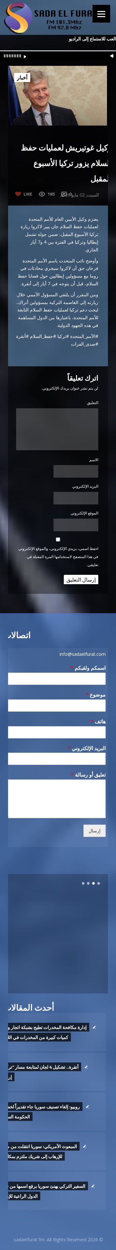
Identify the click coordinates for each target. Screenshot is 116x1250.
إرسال (95, 830)
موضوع (96, 694)
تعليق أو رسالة (88, 774)
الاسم (93, 459)
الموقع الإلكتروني (84, 513)
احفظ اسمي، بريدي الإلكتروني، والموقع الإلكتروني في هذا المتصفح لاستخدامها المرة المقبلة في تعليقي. (58, 556)
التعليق (92, 402)
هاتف (98, 721)
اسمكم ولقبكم (88, 668)
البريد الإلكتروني (85, 486)
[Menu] (101, 14)
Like (28, 193)
